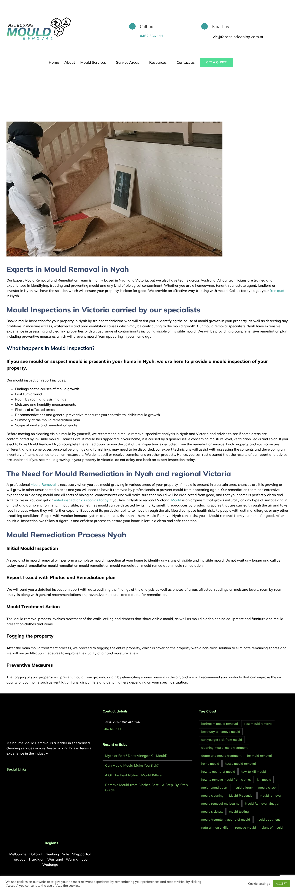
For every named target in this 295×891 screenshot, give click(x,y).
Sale (65, 854)
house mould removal (240, 764)
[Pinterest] (13, 780)
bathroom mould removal (219, 724)
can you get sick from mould (221, 740)
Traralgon (36, 859)
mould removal (271, 796)
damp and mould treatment (221, 756)
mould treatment (268, 819)
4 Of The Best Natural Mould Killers (133, 775)
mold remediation (214, 788)
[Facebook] (7, 780)
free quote (277, 290)
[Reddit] (19, 780)
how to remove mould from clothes (226, 780)
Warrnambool (77, 859)
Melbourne (17, 854)
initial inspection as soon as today (81, 500)
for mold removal (259, 756)
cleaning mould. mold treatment (224, 748)
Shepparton (81, 854)
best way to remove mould (220, 732)
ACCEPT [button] (281, 883)
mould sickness (212, 811)
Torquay (18, 859)
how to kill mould (253, 772)
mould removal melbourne (220, 804)
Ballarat (36, 854)
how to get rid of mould (218, 772)
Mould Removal (43, 484)
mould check (267, 788)
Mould (176, 500)
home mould (210, 764)
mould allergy (243, 788)
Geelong (52, 854)
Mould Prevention (241, 796)
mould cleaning (212, 796)
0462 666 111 (112, 729)
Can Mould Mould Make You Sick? (132, 765)
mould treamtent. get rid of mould (225, 819)
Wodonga (50, 864)
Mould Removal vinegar (262, 804)
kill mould (264, 780)
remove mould (245, 827)
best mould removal (258, 724)
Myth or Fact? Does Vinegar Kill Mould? (136, 755)
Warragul (55, 859)
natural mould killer (215, 827)
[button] (239, 62)
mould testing (239, 811)
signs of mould (272, 827)
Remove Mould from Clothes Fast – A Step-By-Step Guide (146, 787)
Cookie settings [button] (259, 884)
